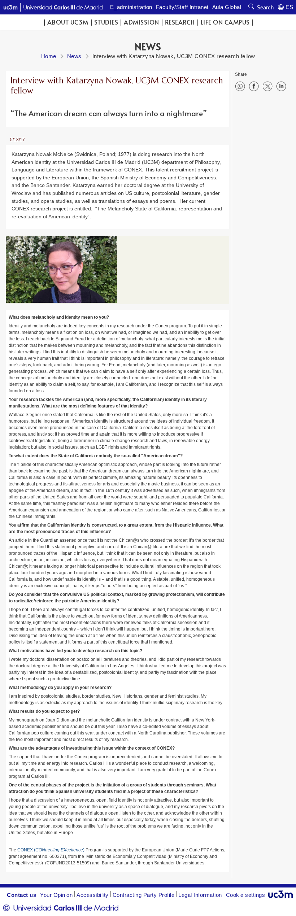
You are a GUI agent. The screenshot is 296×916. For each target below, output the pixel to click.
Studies (106, 22)
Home (48, 56)
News (74, 56)
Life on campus (225, 22)
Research (180, 22)
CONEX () (50, 849)
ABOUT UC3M (67, 22)
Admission (141, 22)
